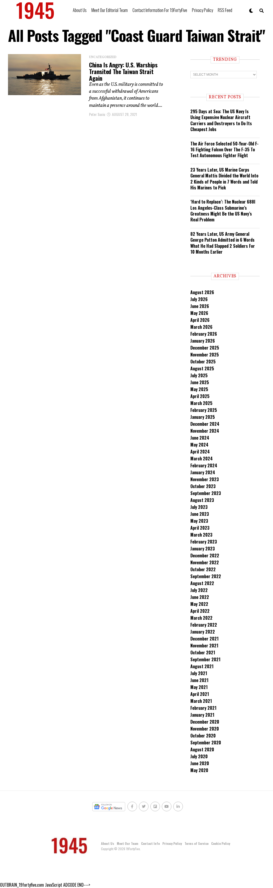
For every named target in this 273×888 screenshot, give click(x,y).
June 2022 (199, 597)
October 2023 (203, 486)
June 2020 (199, 763)
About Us (80, 10)
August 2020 (202, 749)
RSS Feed (225, 10)
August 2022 (202, 583)
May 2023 (199, 521)
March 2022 (201, 618)
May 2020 (199, 770)
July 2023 (199, 507)
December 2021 (204, 638)
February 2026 (203, 334)
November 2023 (204, 479)
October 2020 (203, 735)
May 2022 (199, 604)
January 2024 (202, 472)
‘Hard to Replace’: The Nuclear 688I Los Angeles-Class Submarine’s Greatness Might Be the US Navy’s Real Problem (222, 210)
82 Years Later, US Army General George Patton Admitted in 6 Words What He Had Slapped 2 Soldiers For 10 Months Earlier (222, 243)
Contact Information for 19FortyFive (160, 10)
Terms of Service (196, 843)
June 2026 (199, 306)
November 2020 (204, 728)
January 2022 (202, 632)
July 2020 (199, 756)
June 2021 (199, 680)
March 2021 (201, 701)
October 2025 (203, 361)
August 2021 (202, 666)
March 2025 (201, 403)
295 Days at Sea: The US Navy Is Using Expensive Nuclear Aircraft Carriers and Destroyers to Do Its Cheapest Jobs (221, 120)
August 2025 (202, 368)
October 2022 (203, 569)
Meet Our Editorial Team (109, 10)
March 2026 (201, 327)
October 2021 (202, 652)
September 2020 (205, 742)
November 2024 (204, 431)
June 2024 (199, 438)
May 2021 (199, 687)
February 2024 (203, 465)
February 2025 (203, 410)
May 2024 (199, 444)
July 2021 (198, 673)
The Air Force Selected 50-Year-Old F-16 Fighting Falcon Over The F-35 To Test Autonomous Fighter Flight (224, 149)
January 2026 (202, 341)
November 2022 (204, 562)
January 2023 (202, 548)
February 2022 (203, 625)
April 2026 (200, 320)
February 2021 (203, 708)
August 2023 (202, 500)
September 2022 (205, 576)
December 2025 (204, 347)
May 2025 (199, 389)
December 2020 (204, 722)
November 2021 (204, 645)
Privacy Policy (202, 10)
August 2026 (202, 292)
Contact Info (150, 843)
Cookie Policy (220, 843)
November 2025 (204, 354)
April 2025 (200, 396)
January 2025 (202, 417)
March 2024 (201, 458)
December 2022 (204, 555)
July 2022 (199, 590)
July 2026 (199, 299)
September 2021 (205, 659)
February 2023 (203, 541)
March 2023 (201, 535)
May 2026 (199, 313)
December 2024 (204, 424)
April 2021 (199, 694)
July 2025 (199, 375)
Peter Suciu (97, 114)
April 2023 (200, 528)
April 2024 (200, 451)
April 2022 (200, 611)
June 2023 (199, 514)
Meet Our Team (127, 843)
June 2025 (199, 382)
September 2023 (205, 493)
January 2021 (202, 715)
